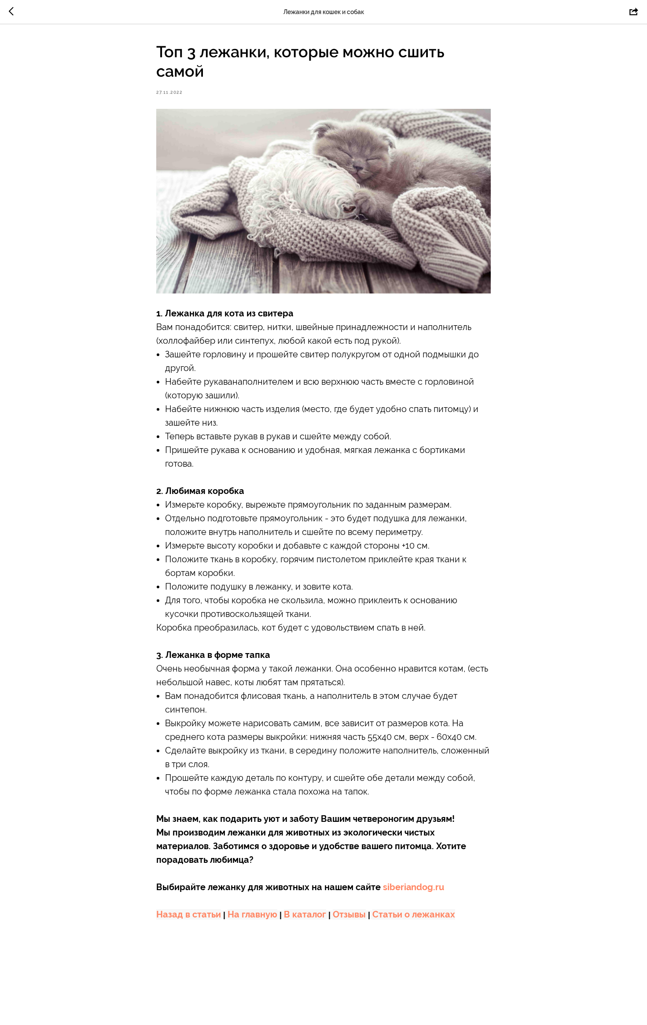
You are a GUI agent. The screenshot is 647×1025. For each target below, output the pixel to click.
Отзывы (349, 914)
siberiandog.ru (413, 887)
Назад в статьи (188, 914)
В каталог (305, 914)
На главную (252, 914)
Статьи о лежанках (413, 914)
